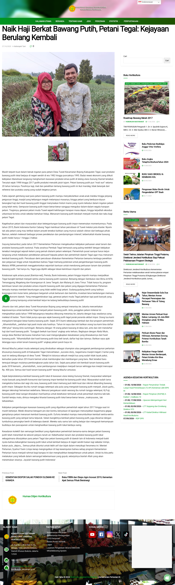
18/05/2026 (147, 150)
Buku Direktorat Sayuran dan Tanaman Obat (146, 83)
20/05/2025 (147, 181)
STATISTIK (113, 21)
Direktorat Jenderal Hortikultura (83, 577)
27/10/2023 (6, 46)
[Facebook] (101, 534)
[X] (118, 534)
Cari (125, 56)
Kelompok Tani (20, 46)
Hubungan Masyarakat (135, 122)
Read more (130, 135)
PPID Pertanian (53, 538)
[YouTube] (92, 534)
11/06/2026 (151, 122)
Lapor (49, 545)
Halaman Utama (43, 21)
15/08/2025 (147, 166)
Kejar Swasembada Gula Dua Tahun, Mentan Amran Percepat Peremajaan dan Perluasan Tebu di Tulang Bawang (155, 298)
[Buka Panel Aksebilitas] (6, 298)
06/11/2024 (147, 196)
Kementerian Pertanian (56, 532)
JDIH (89, 21)
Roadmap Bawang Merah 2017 (137, 118)
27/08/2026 (147, 308)
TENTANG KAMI (75, 21)
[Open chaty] (167, 578)
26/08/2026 (147, 345)
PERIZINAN (100, 21)
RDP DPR (140, 418)
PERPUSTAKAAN (131, 21)
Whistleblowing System (56, 551)
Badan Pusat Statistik (56, 542)
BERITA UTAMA (132, 220)
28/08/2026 (151, 264)
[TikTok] (126, 534)
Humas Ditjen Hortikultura (37, 496)
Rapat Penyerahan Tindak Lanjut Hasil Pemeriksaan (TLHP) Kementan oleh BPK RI (146, 388)
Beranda (60, 21)
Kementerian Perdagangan (58, 535)
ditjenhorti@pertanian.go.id (23, 566)
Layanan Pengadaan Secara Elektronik (63, 548)
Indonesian (147, 2)
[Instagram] (110, 534)
